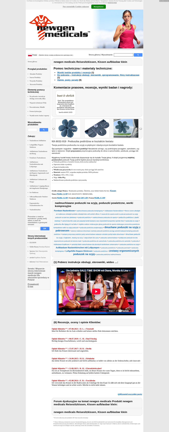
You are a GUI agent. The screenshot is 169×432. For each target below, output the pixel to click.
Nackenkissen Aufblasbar (38, 140)
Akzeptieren (99, 7)
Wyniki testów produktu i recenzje (74, 72)
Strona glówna (94, 55)
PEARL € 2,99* (62, 194)
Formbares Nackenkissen (38, 158)
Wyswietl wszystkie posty (131, 394)
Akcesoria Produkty (36, 84)
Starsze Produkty (35, 77)
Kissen (113, 191)
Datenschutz (112, 3)
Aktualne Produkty (36, 74)
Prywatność (33, 284)
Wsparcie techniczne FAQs (38, 103)
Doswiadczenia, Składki (37, 107)
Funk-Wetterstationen (39, 262)
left (53, 128)
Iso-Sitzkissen (34, 192)
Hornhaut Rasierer (40, 247)
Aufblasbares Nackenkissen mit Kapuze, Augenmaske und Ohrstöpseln (39, 173)
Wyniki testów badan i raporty (39, 115)
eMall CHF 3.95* (82, 198)
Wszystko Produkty (36, 81)
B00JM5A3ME (87, 194)
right (141, 128)
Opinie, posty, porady (67, 80)
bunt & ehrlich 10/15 (65, 112)
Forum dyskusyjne (36, 111)
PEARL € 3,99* (99, 198)
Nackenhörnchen (35, 210)
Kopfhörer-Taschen (38, 257)
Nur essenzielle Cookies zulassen (76, 7)
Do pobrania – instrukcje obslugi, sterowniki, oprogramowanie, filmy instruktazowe (98, 75)
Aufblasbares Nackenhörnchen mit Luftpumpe (36, 164)
